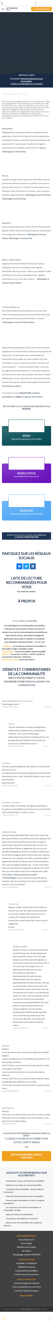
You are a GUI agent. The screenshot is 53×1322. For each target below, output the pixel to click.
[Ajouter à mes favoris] (4, 1318)
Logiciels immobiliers (33, 396)
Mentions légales (41, 1309)
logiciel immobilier (38, 651)
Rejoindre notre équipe (26, 1247)
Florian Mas (32, 621)
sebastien (6, 763)
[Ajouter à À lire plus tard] (50, 1319)
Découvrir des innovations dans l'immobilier (24, 1196)
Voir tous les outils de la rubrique (26, 536)
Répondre (48, 707)
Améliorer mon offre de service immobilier (24, 1185)
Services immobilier (23, 651)
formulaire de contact (11, 386)
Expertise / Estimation (22, 657)
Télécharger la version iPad (14, 151)
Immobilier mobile (26, 649)
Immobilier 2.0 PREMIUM (26, 1263)
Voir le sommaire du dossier (26, 84)
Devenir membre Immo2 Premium (26, 1156)
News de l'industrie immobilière (19, 1214)
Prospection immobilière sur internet (22, 1218)
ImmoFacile (25, 393)
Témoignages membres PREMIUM (26, 1255)
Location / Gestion (28, 654)
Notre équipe (26, 1243)
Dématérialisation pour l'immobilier (32, 79)
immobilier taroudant (11, 802)
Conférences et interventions (26, 1274)
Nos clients (26, 1251)
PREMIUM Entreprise (26, 1267)
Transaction (15, 654)
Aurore (11, 724)
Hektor (19, 396)
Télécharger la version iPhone (38, 195)
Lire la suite (40, 642)
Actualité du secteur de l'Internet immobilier (25, 1181)
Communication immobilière (26, 1271)
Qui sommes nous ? (26, 1240)
